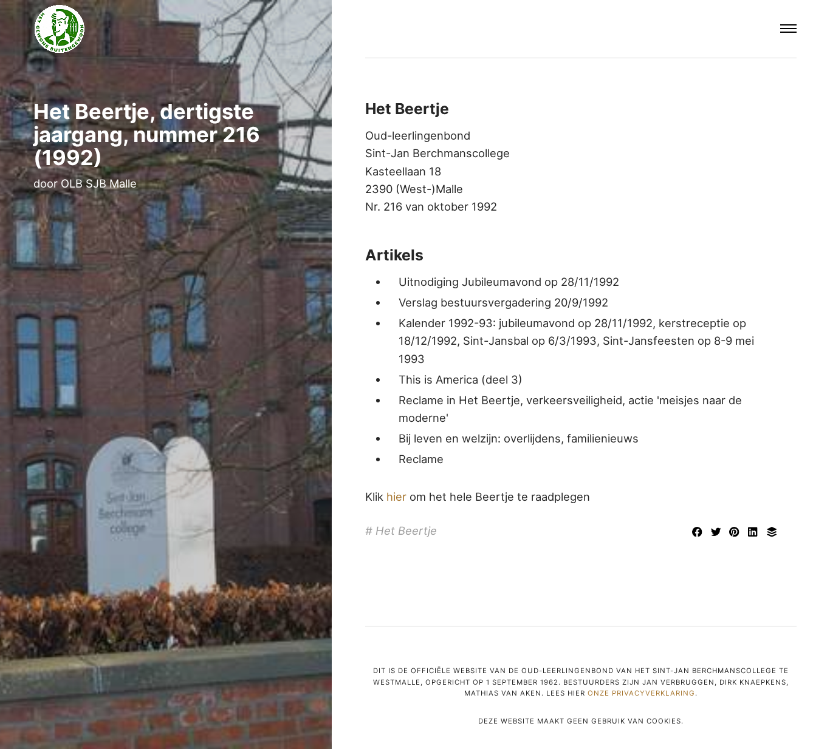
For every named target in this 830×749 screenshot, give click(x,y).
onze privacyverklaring (641, 693)
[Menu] (788, 29)
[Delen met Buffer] (772, 533)
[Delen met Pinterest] (736, 533)
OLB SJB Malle (99, 183)
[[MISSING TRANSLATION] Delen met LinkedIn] (755, 533)
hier (396, 496)
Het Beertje (406, 530)
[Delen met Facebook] (698, 533)
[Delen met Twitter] (717, 533)
